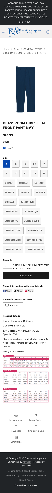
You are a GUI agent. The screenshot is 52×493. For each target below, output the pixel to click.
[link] (26, 22)
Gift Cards (16, 441)
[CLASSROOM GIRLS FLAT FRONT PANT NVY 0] (26, 87)
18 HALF (40, 192)
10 (16, 173)
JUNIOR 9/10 (31, 220)
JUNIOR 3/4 (11, 211)
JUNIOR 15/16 (13, 239)
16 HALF (24, 192)
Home (6, 49)
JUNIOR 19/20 (13, 249)
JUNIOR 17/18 (34, 239)
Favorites (16, 430)
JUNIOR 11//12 (13, 230)
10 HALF (23, 182)
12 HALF (39, 182)
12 (25, 173)
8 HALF (9, 182)
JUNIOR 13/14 (35, 230)
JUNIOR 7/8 (11, 220)
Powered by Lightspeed (26, 485)
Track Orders (36, 420)
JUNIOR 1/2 (27, 201)
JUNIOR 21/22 (35, 249)
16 (44, 173)
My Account (16, 420)
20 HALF (9, 201)
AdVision (27, 462)
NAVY (10, 148)
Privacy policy (12, 475)
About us (42, 475)
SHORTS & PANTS (36, 52)
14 (34, 173)
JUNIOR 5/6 (31, 211)
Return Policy (28, 475)
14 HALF (9, 192)
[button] (26, 31)
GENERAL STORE (32, 49)
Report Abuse (26, 480)
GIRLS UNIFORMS (13, 52)
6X (34, 163)
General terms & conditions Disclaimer (26, 471)
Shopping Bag (36, 430)
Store (16, 49)
